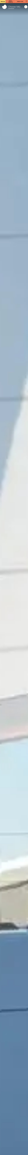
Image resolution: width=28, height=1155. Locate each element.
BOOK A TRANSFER (10, 1)
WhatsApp (3, 1)
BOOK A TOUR (20, 1)
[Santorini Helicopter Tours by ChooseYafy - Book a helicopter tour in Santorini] (11, 8)
